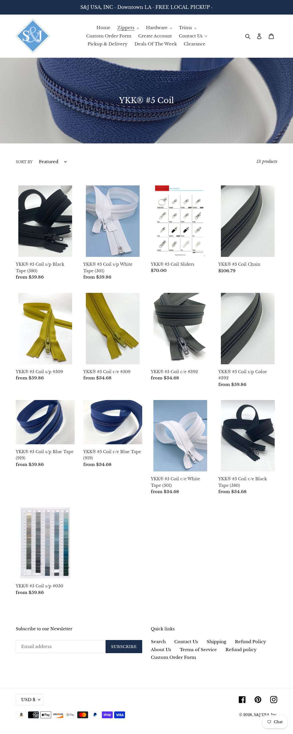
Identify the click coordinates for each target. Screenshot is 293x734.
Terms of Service (198, 649)
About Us (161, 649)
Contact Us (186, 641)
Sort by (24, 162)
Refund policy (241, 649)
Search (158, 641)
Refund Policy (250, 641)
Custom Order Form (173, 657)
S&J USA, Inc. (265, 715)
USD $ (28, 699)
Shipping (216, 641)
